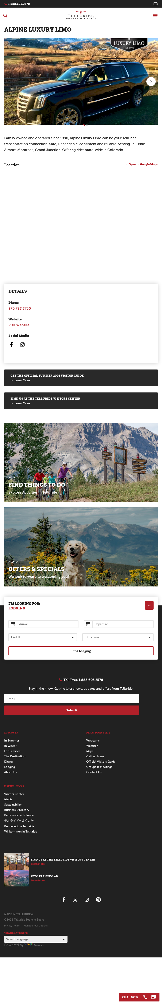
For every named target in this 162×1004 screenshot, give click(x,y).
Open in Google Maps (143, 164)
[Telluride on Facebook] (11, 346)
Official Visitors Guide (101, 761)
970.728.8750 (19, 309)
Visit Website (18, 325)
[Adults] (42, 637)
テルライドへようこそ (19, 820)
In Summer (11, 740)
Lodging (9, 766)
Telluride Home (81, 16)
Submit (71, 710)
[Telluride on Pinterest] (98, 899)
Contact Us (93, 772)
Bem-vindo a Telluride (19, 826)
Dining (8, 761)
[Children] (118, 637)
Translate (39, 945)
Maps (89, 751)
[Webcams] (156, 4)
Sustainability (13, 804)
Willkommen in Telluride (20, 831)
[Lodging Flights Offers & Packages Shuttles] (149, 605)
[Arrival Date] (43, 624)
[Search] (5, 15)
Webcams (93, 740)
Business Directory (16, 809)
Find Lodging (81, 651)
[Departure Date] (119, 624)
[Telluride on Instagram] (22, 346)
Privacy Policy (12, 925)
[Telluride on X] (75, 899)
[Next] (151, 81)
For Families (12, 751)
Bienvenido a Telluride (19, 815)
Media (8, 799)
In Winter (10, 745)
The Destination (14, 756)
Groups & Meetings (99, 766)
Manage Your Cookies (36, 925)
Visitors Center (14, 794)
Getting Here (95, 756)
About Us (10, 772)
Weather (92, 745)
